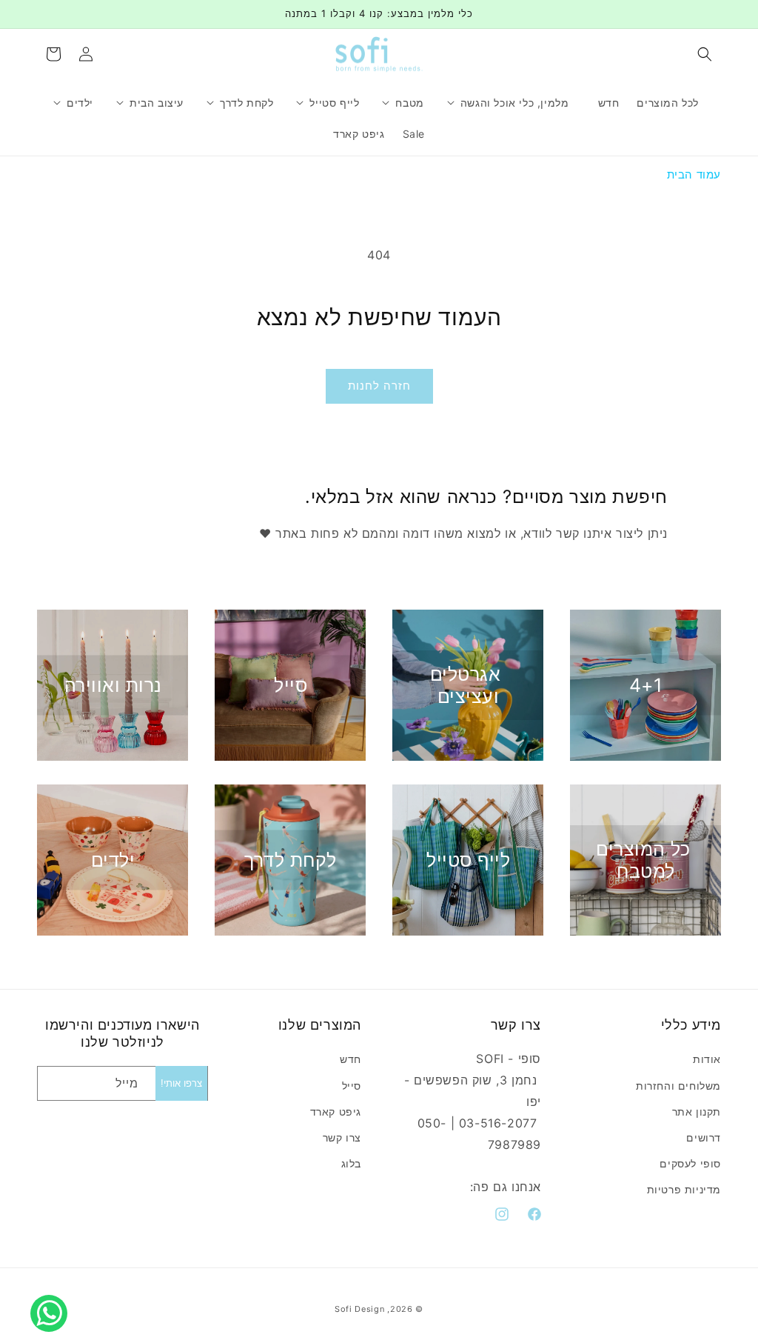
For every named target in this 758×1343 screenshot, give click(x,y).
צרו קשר (342, 1137)
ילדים (113, 860)
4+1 (646, 685)
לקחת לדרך (290, 860)
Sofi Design (360, 1309)
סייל (290, 685)
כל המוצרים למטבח (643, 860)
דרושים (703, 1137)
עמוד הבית (694, 174)
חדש (350, 1059)
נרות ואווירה (113, 685)
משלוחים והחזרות (678, 1085)
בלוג (351, 1163)
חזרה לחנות (379, 386)
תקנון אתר (696, 1111)
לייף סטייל (468, 860)
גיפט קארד (335, 1111)
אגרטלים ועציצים (465, 685)
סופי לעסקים (690, 1163)
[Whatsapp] (52, 1297)
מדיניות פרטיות (684, 1189)
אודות (707, 1059)
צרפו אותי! (181, 1083)
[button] (704, 54)
